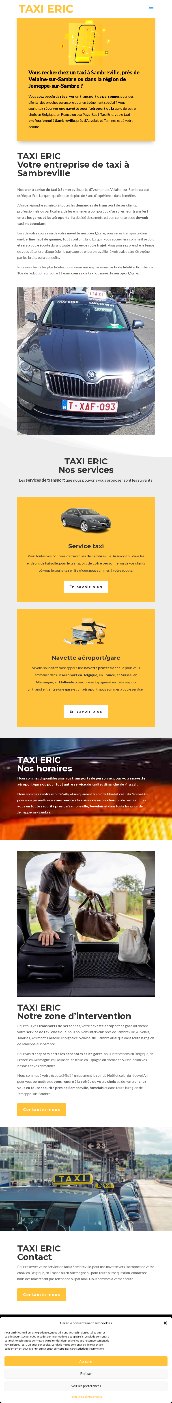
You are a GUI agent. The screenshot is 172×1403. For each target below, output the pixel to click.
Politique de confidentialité (86, 1396)
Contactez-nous (41, 1110)
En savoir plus (85, 587)
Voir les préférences (86, 1386)
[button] (165, 1323)
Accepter (86, 1361)
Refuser (86, 1373)
